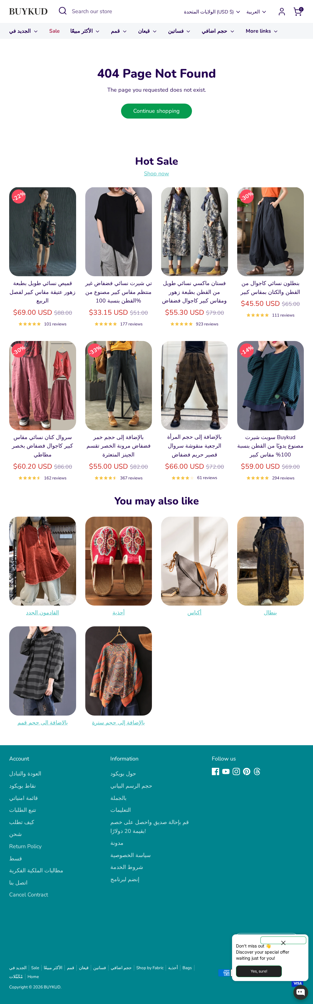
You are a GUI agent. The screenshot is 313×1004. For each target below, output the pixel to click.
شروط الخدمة (126, 867)
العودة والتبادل (25, 773)
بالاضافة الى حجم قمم (42, 722)
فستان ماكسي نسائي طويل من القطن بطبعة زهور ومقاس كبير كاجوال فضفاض (194, 292)
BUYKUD (52, 987)
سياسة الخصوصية (130, 855)
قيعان (144, 31)
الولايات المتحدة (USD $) (209, 12)
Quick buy (43, 265)
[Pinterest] (246, 771)
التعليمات (120, 810)
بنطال (270, 612)
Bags (187, 968)
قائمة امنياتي (23, 798)
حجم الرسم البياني (131, 786)
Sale (54, 31)
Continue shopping (156, 111)
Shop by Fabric (150, 968)
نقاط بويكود (22, 786)
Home (33, 977)
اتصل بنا (18, 882)
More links (259, 31)
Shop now (156, 173)
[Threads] (257, 771)
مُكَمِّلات (16, 977)
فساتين (176, 31)
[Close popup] (283, 940)
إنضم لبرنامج (124, 879)
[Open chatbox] (300, 992)
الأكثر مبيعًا (82, 31)
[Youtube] (226, 771)
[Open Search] (63, 11)
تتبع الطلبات (22, 810)
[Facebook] (215, 771)
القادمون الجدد (42, 612)
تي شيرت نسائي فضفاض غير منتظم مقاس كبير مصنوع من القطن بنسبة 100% (118, 292)
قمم (116, 31)
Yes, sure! (259, 971)
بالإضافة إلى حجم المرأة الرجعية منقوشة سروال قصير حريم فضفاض (194, 445)
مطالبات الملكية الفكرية (36, 870)
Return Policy (25, 846)
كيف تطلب (21, 822)
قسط (15, 858)
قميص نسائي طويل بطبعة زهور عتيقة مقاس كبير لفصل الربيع (42, 292)
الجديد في (20, 31)
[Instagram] (236, 771)
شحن (15, 834)
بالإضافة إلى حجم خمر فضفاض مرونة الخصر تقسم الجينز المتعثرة (119, 446)
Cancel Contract (28, 894)
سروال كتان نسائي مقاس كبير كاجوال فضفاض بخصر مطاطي (42, 446)
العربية (253, 12)
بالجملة (118, 798)
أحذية (118, 612)
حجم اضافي (215, 31)
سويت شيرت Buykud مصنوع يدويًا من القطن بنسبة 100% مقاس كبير (270, 446)
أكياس (194, 612)
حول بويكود (123, 773)
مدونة (116, 843)
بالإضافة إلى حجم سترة (118, 722)
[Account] (282, 11)
